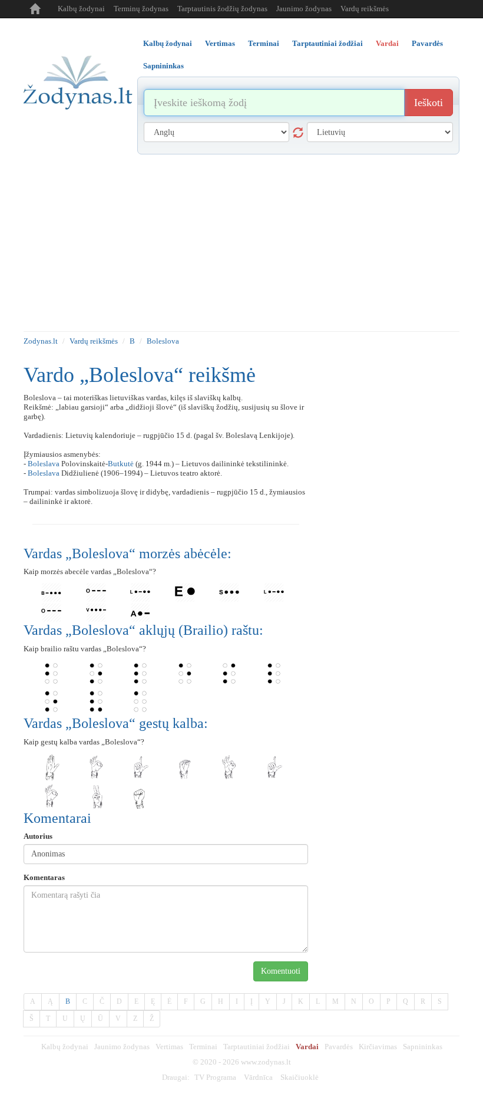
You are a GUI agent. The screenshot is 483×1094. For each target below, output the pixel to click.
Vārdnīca (258, 1077)
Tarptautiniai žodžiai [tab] (327, 43)
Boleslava (43, 463)
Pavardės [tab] (427, 43)
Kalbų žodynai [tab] (167, 43)
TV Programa (215, 1077)
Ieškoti (428, 102)
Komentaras (44, 877)
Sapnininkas (422, 1046)
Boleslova (163, 341)
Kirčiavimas (378, 1046)
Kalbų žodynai (81, 8)
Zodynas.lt (41, 341)
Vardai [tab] (387, 43)
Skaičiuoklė (299, 1077)
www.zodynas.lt (266, 1061)
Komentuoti (280, 971)
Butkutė (121, 463)
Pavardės (339, 1046)
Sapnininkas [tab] (163, 65)
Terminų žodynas (141, 8)
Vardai (307, 1046)
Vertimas (169, 1046)
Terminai (203, 1046)
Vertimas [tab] (220, 43)
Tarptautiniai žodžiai (256, 1046)
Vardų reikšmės (364, 8)
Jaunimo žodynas (304, 8)
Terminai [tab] (263, 43)
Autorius (38, 836)
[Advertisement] (241, 242)
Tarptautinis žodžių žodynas (222, 8)
